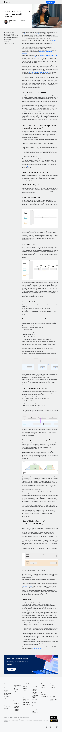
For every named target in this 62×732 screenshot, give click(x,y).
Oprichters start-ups (35, 705)
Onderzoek (25, 686)
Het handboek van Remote (26, 700)
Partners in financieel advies (53, 691)
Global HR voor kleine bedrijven (16, 707)
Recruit (15, 697)
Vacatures (43, 685)
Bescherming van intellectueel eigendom (35, 696)
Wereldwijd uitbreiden (6, 691)
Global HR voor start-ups (16, 704)
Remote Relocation (17, 693)
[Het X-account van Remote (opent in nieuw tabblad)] (53, 727)
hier (42, 111)
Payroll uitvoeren (7, 698)
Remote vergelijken (26, 694)
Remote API (6, 696)
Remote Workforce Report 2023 (31, 33)
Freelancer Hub (34, 709)
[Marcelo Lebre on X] (11, 22)
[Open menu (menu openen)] (57, 2)
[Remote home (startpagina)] (7, 2)
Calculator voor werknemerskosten (26, 707)
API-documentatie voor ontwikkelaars (26, 693)
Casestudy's (25, 688)
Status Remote (43, 694)
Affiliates (52, 685)
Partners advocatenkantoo (53, 694)
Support (42, 692)
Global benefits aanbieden (7, 700)
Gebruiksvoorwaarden (27, 726)
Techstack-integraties (25, 697)
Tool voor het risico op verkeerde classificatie (26, 710)
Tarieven (15, 683)
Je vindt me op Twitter (37, 648)
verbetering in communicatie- (29, 166)
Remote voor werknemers (34, 707)
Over (42, 683)
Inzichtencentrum (13, 8)
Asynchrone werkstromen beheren (11, 37)
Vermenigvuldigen (7, 39)
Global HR (6, 708)
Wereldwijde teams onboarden (7, 694)
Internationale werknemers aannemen (6, 684)
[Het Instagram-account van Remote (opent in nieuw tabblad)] (57, 727)
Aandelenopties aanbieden (7, 703)
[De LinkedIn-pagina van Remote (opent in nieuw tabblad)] (50, 727)
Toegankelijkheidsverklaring (45, 698)
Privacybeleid (12, 726)
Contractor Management (16, 689)
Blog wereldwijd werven (26, 684)
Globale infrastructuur (34, 684)
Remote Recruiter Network (53, 700)
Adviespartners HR (53, 689)
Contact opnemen (44, 696)
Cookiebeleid (18, 726)
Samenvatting (6, 46)
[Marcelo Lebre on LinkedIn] (9, 22)
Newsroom (43, 687)
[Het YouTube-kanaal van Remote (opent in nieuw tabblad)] (47, 727)
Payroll (15, 691)
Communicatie (6, 41)
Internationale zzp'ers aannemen (7, 688)
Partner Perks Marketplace (52, 697)
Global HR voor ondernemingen (16, 710)
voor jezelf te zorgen (27, 586)
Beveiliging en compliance (34, 687)
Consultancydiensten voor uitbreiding (17, 695)
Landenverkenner (26, 702)
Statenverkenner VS (26, 704)
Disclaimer (35, 726)
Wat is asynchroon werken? (9, 32)
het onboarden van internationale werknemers (39, 72)
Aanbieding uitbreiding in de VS (7, 706)
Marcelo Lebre (14, 20)
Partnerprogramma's (54, 683)
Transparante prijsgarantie (34, 693)
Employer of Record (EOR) (17, 686)
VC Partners (52, 687)
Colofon (40, 726)
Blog (5, 8)
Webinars (24, 690)
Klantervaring (34, 699)
